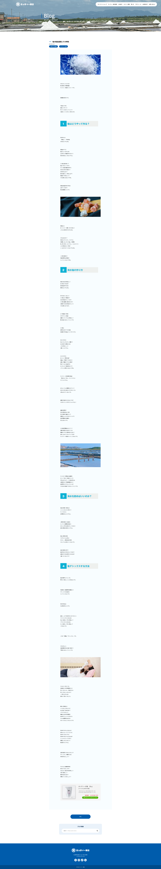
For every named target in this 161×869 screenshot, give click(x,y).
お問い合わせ (152, 4)
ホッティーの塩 (63, 46)
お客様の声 (145, 4)
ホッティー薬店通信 (112, 4)
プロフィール (138, 4)
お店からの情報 (53, 46)
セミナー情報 (127, 4)
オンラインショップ (102, 4)
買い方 (132, 4)
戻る (80, 816)
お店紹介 (120, 4)
